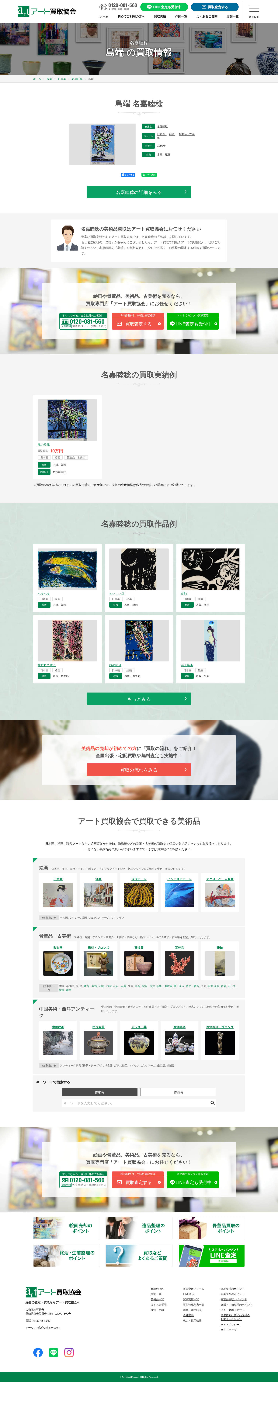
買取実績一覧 (191, 1299)
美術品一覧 (157, 1299)
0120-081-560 (41, 1320)
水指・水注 (148, 986)
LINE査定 (188, 1294)
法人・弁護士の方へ (233, 1310)
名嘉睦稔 (162, 126)
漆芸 (61, 990)
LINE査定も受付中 (194, 323)
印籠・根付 (105, 986)
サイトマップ (229, 1330)
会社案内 (188, 1315)
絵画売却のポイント (99, 1219)
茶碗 (137, 986)
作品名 (178, 1092)
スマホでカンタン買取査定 (193, 315)
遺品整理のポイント (233, 1288)
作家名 (99, 1092)
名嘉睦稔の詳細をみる (139, 192)
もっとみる (139, 698)
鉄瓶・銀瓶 (90, 986)
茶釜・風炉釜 (164, 986)
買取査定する (139, 323)
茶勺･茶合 (213, 986)
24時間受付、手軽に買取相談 (137, 315)
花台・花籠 (120, 986)
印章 (68, 990)
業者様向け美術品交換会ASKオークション (235, 1317)
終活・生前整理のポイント (99, 1247)
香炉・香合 (192, 986)
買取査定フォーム (193, 1288)
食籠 (223, 986)
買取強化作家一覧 (193, 1304)
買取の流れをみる (139, 769)
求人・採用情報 (192, 1320)
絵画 (172, 134)
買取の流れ (157, 1288)
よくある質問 (159, 1304)
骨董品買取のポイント (234, 1299)
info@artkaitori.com (48, 1327)
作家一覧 (156, 1294)
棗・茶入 (179, 986)
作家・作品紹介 (192, 1310)
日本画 (161, 134)
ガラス (232, 986)
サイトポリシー (230, 1324)
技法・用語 (157, 1310)
